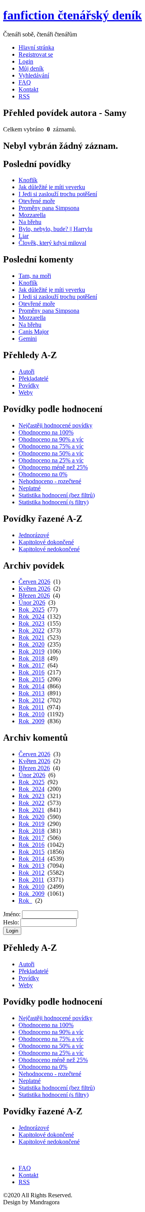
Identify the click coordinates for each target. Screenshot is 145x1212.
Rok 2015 (31, 679)
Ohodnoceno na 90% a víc (51, 439)
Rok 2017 (31, 665)
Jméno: (11, 914)
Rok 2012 (31, 700)
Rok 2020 (31, 644)
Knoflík (28, 180)
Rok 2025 (31, 609)
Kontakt (28, 89)
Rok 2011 (31, 707)
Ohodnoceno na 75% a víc (51, 446)
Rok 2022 (31, 630)
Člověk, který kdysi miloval (52, 243)
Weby (26, 392)
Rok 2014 (31, 686)
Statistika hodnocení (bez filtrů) (57, 495)
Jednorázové (34, 535)
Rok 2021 (31, 637)
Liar (24, 236)
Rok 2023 (31, 623)
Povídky (29, 385)
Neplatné (30, 488)
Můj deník (31, 68)
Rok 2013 (31, 693)
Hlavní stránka (36, 47)
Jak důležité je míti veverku (52, 187)
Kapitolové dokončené (46, 542)
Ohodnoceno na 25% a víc (51, 460)
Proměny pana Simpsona (49, 208)
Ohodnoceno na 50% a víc (51, 453)
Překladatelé (33, 378)
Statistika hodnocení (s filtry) (54, 502)
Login (26, 61)
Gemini (28, 338)
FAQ (25, 82)
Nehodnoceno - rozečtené (50, 481)
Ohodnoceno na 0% (43, 474)
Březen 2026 (34, 595)
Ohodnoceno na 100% (46, 432)
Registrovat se (36, 54)
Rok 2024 (31, 616)
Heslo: (11, 922)
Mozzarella (32, 215)
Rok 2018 (31, 658)
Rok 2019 (31, 651)
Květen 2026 (34, 588)
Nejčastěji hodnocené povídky (55, 425)
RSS (24, 96)
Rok (25, 900)
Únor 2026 (32, 602)
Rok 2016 (31, 672)
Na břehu (30, 222)
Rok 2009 (31, 721)
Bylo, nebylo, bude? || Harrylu (55, 229)
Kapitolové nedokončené (49, 549)
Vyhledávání (34, 75)
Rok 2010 (31, 714)
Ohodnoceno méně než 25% (53, 467)
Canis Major (34, 331)
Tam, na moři (35, 275)
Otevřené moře (37, 201)
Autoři (26, 371)
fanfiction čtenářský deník (72, 15)
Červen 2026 (34, 581)
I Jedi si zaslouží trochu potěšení (58, 194)
